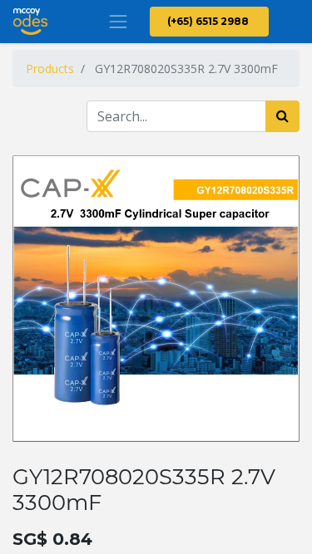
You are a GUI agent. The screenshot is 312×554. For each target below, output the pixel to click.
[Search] (282, 116)
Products (50, 68)
